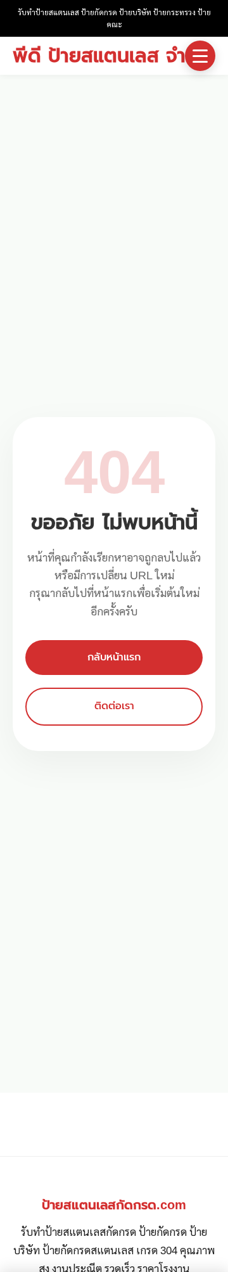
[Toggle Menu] (200, 56)
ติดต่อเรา (114, 706)
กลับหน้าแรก (114, 657)
